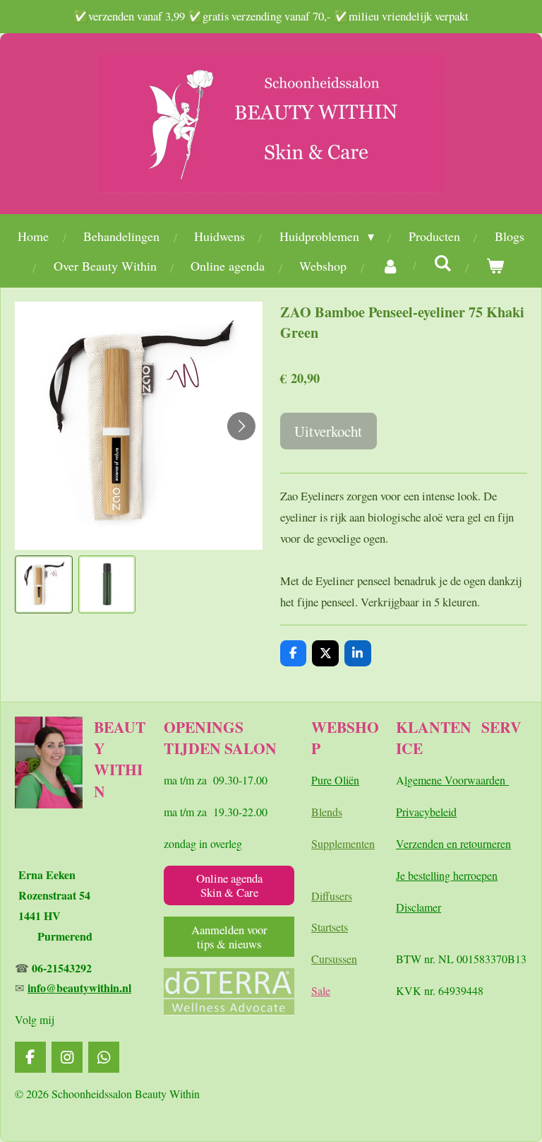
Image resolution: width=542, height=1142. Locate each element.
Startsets (329, 926)
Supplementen (343, 843)
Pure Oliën (335, 779)
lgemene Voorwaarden (456, 779)
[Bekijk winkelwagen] (494, 266)
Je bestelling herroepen (447, 875)
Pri (402, 811)
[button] (44, 584)
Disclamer (418, 907)
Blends (326, 811)
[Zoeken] (442, 263)
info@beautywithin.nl (79, 987)
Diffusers (331, 895)
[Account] (390, 266)
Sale (320, 990)
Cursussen (334, 958)
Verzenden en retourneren (453, 843)
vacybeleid (433, 811)
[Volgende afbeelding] (241, 426)
